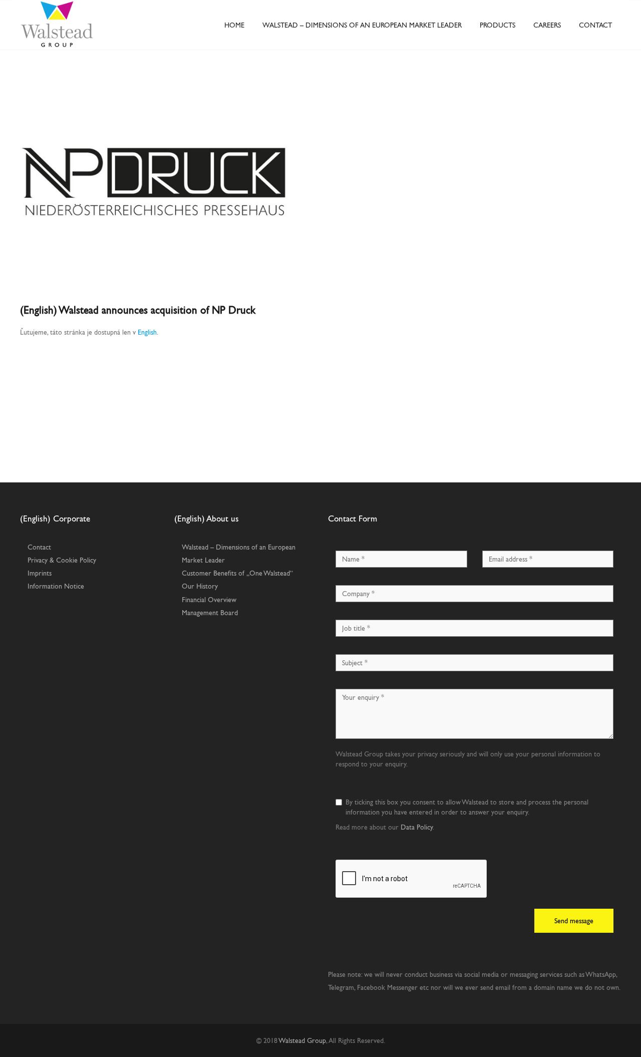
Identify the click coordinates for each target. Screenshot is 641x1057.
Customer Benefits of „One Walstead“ (237, 573)
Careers (547, 25)
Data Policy (417, 827)
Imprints (40, 573)
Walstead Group (302, 1040)
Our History (200, 586)
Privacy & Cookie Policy (62, 560)
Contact (595, 25)
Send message (573, 921)
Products (497, 25)
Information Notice (56, 586)
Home (234, 25)
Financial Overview (209, 600)
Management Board (210, 613)
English (147, 332)
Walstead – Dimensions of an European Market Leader (362, 25)
